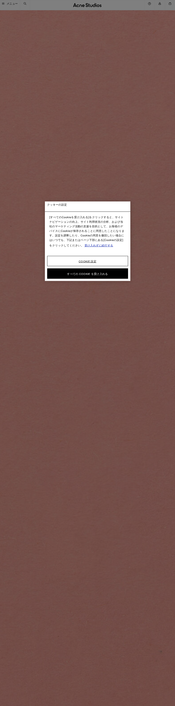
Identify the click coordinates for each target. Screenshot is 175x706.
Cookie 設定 (87, 261)
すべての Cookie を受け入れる (87, 274)
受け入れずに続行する (99, 245)
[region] (87, 241)
